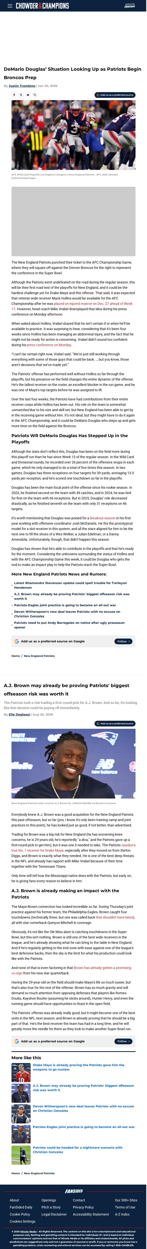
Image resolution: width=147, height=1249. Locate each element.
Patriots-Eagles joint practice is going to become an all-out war (65, 605)
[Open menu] (10, 5)
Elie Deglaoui (19, 714)
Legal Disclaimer (54, 1214)
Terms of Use (125, 1207)
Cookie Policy (20, 1214)
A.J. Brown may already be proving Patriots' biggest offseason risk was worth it (72, 596)
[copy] (35, 94)
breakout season (102, 518)
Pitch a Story (51, 1207)
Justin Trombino (22, 86)
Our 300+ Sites (126, 1200)
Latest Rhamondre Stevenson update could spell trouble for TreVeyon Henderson (70, 585)
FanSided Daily (21, 1207)
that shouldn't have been (114, 917)
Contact (79, 1200)
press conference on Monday (49, 345)
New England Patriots (39, 656)
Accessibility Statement (91, 1214)
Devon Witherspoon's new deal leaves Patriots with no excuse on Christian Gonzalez (67, 614)
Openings (49, 1200)
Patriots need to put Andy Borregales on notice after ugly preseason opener (69, 625)
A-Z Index (122, 1214)
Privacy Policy (83, 1207)
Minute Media (28, 1231)
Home (15, 656)
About (14, 1200)
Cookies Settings (22, 1221)
